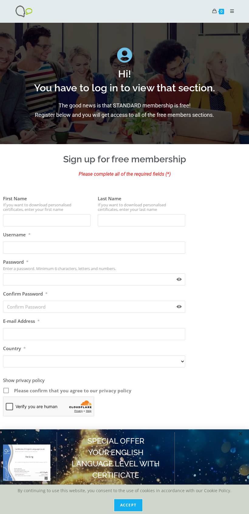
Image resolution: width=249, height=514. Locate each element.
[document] (124, 257)
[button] (240, 433)
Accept (128, 505)
